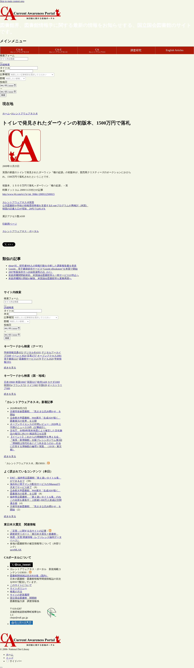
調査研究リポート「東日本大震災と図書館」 (34, 534)
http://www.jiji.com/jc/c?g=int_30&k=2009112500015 (28, 194)
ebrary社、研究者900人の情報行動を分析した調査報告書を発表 (42, 265)
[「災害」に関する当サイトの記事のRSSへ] (50, 531)
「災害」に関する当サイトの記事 (28, 531)
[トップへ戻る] (1, 667)
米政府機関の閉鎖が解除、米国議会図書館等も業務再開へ (40, 278)
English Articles (174, 50)
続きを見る (10, 367)
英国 (31, 202)
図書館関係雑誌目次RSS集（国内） (29, 575)
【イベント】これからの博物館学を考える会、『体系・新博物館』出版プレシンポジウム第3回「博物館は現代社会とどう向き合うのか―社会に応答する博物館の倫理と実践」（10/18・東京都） (36, 443)
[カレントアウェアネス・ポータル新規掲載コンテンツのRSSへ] (30, 572)
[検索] (1, 62)
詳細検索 (5, 64)
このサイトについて (21, 585)
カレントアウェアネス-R (15, 202)
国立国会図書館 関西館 (23, 598)
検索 (3, 95)
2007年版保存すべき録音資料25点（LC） (30, 272)
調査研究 (135, 50)
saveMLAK (16, 549)
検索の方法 (16, 591)
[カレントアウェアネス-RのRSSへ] (48, 463)
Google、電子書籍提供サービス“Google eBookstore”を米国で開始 (43, 269)
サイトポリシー (18, 588)
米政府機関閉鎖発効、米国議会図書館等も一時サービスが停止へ (43, 275)
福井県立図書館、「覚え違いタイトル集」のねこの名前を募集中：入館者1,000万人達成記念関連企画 (36, 500)
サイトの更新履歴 (19, 594)
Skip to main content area (12, 1)
